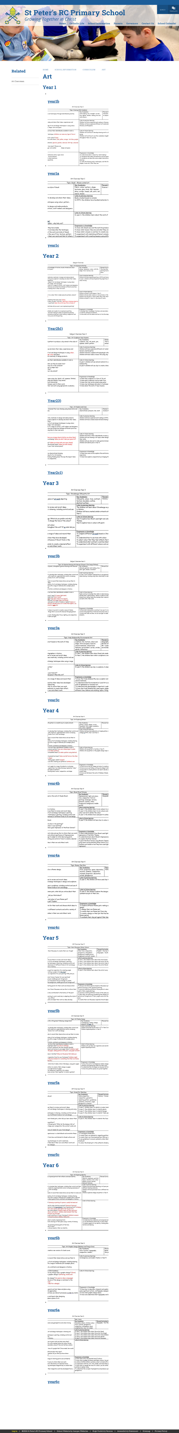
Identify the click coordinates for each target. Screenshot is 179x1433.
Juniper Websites (80, 1431)
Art (104, 70)
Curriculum (89, 70)
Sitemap (146, 1431)
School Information (65, 70)
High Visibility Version (103, 1431)
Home (45, 70)
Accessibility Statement (127, 1431)
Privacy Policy (161, 1431)
